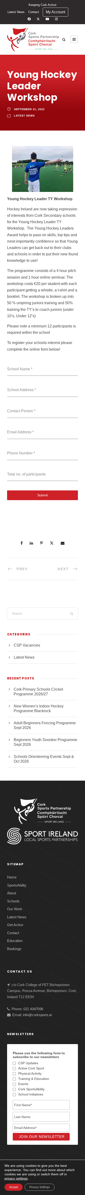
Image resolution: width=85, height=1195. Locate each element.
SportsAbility (16, 885)
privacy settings (16, 1178)
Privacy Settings (39, 1187)
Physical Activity (30, 1073)
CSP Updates (28, 1063)
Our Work (14, 909)
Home (12, 877)
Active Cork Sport (31, 1068)
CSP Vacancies (27, 645)
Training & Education (33, 1079)
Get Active (15, 925)
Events (23, 1084)
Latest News (16, 12)
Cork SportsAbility (31, 1089)
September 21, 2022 (29, 109)
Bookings (14, 949)
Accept (13, 1187)
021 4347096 (33, 1009)
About (11, 893)
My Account (55, 12)
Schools (13, 901)
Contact (33, 12)
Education (14, 941)
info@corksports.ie (37, 1015)
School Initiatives (30, 1094)
